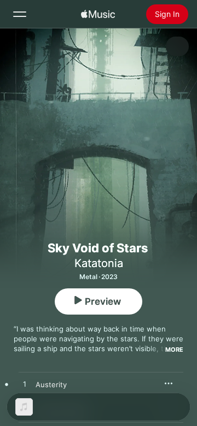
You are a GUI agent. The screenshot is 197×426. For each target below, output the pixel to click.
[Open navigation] (20, 14)
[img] (98, 14)
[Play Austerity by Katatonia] (25, 384)
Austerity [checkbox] (51, 384)
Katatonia (98, 263)
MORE (174, 349)
